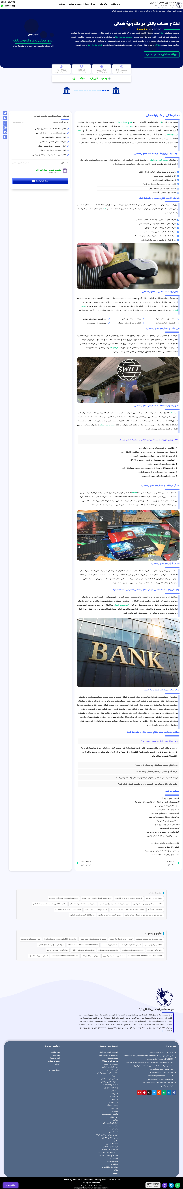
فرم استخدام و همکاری (110, 1149)
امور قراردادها (90, 4)
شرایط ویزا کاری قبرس (154, 898)
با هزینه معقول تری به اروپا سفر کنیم (165, 813)
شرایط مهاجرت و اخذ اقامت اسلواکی (68, 909)
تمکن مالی (114, 1090)
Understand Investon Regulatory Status (83, 945)
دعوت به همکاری (75, 4)
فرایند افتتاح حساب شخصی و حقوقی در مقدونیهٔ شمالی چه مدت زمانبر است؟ (146, 777)
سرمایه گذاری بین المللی (109, 1082)
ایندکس (115, 1173)
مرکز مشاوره (115, 4)
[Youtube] (139, 1092)
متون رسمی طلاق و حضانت (30, 939)
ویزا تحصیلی (113, 1102)
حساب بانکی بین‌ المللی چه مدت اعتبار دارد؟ (159, 741)
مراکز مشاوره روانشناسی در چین (167, 806)
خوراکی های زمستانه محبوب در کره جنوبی (164, 817)
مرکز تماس (103, 4)
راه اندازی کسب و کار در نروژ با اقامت (128, 898)
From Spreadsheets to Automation (65, 956)
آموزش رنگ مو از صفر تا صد (131, 945)
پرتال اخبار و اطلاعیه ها (110, 1167)
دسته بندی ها (54, 1070)
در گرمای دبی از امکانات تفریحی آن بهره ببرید (162, 851)
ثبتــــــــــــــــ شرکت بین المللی (108, 1052)
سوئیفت (174, 413)
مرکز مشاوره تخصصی (110, 1146)
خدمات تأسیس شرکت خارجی (132, 950)
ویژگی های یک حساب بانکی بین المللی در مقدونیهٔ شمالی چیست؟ (146, 439)
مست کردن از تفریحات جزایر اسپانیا (166, 854)
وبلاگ (116, 1170)
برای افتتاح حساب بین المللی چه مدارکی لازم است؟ (156, 765)
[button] (128, 439)
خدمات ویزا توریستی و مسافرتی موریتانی (63, 898)
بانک (104, 208)
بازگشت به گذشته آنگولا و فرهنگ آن (166, 843)
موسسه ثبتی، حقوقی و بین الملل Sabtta (167, 11)
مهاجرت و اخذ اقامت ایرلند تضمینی (82, 904)
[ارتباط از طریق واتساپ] (177, 1185)
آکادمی (115, 1141)
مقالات (157, 45)
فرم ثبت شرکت (112, 1158)
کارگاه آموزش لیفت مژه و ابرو (57, 950)
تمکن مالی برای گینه (155, 909)
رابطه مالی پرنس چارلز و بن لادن (167, 824)
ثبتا (161, 33)
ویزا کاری (115, 1099)
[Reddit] (159, 1092)
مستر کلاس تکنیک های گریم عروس (93, 939)
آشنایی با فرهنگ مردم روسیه (168, 847)
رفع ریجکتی (114, 1117)
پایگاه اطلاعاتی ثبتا (94, 45)
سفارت (115, 1120)
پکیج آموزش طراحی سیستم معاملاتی (149, 939)
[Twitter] (154, 1092)
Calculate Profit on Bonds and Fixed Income (145, 956)
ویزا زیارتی (114, 1108)
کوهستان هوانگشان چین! (170, 828)
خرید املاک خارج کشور (110, 1070)
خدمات (62, 4)
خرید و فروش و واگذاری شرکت (107, 1135)
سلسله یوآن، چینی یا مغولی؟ (168, 821)
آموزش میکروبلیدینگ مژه (39, 956)
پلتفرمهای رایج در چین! (171, 798)
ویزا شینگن (114, 1096)
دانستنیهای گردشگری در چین (168, 809)
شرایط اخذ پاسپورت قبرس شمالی (82, 915)
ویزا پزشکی (114, 1093)
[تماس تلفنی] (164, 1185)
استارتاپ (115, 1111)
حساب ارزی (127, 126)
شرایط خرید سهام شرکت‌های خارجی (51, 945)
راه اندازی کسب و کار (110, 1123)
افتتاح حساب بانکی (131, 11)
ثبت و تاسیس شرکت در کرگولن (109, 915)
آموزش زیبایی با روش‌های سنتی (121, 939)
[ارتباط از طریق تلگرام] (171, 1185)
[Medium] (164, 1092)
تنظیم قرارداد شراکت (109, 945)
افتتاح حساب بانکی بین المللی (107, 1073)
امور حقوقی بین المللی (110, 1067)
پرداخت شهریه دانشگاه (110, 1061)
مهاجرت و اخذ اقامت (110, 1085)
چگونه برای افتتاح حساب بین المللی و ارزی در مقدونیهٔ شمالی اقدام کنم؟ (148, 784)
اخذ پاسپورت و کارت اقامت (108, 1055)
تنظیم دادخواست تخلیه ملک (108, 950)
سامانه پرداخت (112, 1161)
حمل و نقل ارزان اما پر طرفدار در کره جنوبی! (163, 836)
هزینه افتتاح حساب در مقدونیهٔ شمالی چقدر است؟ (157, 771)
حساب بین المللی (107, 425)
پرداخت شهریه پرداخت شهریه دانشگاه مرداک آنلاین (143, 915)
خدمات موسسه (145, 11)
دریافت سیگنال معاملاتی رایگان (83, 950)
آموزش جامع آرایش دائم (90, 956)
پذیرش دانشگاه (112, 1105)
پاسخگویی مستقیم (153, 1187)
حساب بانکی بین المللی (158, 160)
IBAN (134, 492)
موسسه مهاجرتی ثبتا (123, 37)
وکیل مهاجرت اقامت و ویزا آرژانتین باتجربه (114, 904)
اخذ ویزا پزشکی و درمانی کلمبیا (96, 909)
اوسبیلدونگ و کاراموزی (110, 1138)
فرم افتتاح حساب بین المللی (108, 1155)
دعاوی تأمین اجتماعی (154, 950)
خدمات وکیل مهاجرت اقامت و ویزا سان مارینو (127, 909)
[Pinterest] (144, 1092)
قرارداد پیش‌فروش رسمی (153, 945)
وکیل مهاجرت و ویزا (111, 1087)
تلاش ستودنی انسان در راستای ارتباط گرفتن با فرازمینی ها (157, 802)
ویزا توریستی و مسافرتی (109, 1079)
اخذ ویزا (115, 1076)
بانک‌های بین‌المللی (122, 605)
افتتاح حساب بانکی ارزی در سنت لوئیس (147, 904)
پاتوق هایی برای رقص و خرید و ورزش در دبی (163, 832)
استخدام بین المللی (111, 1064)
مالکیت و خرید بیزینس (109, 1114)
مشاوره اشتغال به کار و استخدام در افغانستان (49, 904)
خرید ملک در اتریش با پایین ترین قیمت (96, 898)
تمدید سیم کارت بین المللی (108, 1152)
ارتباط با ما (114, 1164)
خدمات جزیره (113, 1132)
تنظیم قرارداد (114, 347)
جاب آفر (115, 1129)
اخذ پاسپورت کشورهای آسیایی (113, 956)
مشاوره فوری (10, 1185)
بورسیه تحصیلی (112, 1058)
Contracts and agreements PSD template (60, 939)
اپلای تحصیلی (113, 1126)
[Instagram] (149, 1092)
